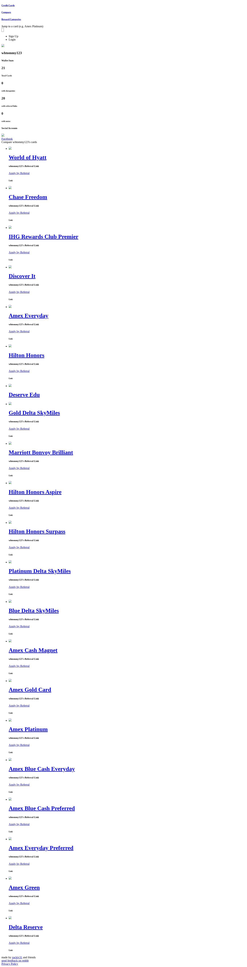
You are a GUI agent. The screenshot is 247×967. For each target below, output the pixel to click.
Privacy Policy (9, 963)
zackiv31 (17, 957)
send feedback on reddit (15, 960)
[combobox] (2, 30)
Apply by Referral (19, 173)
